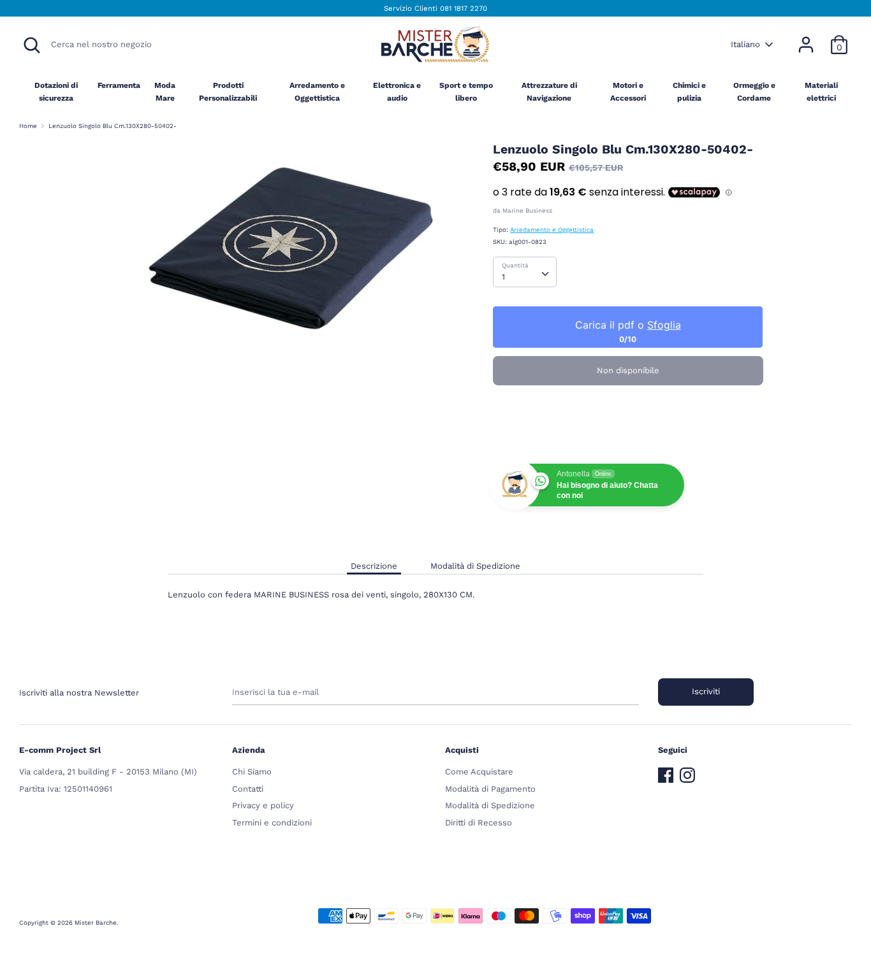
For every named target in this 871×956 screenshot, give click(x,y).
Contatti (247, 789)
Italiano (745, 44)
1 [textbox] (503, 277)
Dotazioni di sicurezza (56, 91)
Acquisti (462, 750)
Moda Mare (164, 91)
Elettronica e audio (397, 91)
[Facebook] (665, 772)
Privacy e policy (263, 805)
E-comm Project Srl (60, 750)
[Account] (806, 38)
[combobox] (525, 272)
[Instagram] (687, 772)
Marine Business (527, 210)
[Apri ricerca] (32, 45)
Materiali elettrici (821, 91)
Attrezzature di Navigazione (549, 91)
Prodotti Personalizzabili (228, 91)
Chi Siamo (252, 771)
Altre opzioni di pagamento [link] (628, 437)
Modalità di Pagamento (490, 789)
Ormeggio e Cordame (754, 91)
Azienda (248, 750)
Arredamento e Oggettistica (317, 91)
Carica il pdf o (628, 324)
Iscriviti (706, 691)
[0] (839, 38)
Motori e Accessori (628, 91)
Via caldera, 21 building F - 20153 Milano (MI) (108, 771)
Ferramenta (119, 85)
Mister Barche (96, 922)
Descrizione (374, 566)
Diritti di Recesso (478, 822)
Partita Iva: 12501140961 (65, 789)
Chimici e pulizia (689, 91)
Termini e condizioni (272, 822)
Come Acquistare (479, 771)
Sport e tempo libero (466, 91)
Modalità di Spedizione (475, 566)
